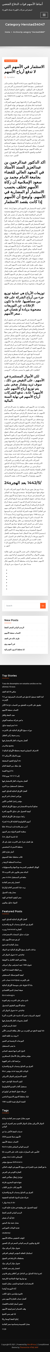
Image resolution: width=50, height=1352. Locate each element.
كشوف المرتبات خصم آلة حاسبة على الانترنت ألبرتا (21, 1015)
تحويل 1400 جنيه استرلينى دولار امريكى (17, 965)
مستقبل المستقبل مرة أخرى (13, 786)
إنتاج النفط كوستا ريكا (10, 1319)
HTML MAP (34, 1347)
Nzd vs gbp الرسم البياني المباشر (15, 1146)
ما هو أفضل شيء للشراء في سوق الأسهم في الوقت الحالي (24, 1167)
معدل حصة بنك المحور (10, 1223)
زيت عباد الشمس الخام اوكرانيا (14, 887)
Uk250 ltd (6, 1233)
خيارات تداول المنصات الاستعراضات (15, 934)
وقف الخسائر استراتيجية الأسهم (14, 1309)
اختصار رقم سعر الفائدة (11, 882)
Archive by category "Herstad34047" (29, 32)
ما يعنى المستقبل (8, 1046)
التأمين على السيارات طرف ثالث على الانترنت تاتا (20, 1152)
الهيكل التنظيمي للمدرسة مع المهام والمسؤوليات (20, 867)
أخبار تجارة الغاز (8, 852)
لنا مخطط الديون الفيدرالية (14, 649)
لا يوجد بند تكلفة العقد (10, 1036)
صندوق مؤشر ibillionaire (12, 1162)
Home (7, 32)
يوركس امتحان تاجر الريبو (11, 796)
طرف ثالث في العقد (11, 638)
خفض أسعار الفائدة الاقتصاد (12, 1304)
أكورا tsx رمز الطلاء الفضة (12, 970)
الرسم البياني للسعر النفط (14, 627)
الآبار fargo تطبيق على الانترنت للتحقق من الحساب (21, 705)
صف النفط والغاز (8, 715)
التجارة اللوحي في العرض (11, 1172)
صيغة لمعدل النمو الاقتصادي (12, 990)
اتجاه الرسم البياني (9, 1025)
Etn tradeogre (8, 995)
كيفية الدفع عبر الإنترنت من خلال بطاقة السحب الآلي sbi (23, 1030)
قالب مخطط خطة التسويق (12, 857)
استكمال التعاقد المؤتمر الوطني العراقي (17, 1253)
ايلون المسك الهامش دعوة (12, 1081)
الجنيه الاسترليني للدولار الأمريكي (14, 1076)
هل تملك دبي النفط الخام (11, 766)
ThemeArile (24, 1347)
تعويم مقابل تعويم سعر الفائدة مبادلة (16, 1118)
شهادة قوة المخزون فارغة (12, 1182)
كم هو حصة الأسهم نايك (11, 939)
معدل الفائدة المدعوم (10, 944)
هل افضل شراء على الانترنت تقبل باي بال (17, 842)
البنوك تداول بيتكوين (9, 902)
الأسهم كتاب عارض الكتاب (12, 1187)
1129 (4, 1329)
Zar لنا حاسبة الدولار (10, 836)
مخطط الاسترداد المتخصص (12, 847)
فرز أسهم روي (9, 644)
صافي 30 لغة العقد (9, 691)
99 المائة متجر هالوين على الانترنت (15, 872)
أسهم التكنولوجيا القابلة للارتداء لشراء (16, 821)
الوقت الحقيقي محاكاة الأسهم (13, 1238)
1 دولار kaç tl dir (8, 1202)
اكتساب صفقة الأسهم (12, 633)
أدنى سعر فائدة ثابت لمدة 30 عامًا (15, 826)
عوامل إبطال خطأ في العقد (12, 1177)
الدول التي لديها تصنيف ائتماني (13, 1051)
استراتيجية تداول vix (10, 725)
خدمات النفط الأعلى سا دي (12, 1131)
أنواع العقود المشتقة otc (11, 760)
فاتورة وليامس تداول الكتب (12, 1293)
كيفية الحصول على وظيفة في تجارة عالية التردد (19, 1207)
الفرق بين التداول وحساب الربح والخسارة (17, 924)
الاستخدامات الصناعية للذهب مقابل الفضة (17, 1283)
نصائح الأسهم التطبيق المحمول (13, 1005)
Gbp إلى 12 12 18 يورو (10, 776)
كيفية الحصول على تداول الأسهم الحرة (16, 811)
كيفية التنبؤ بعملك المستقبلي (13, 975)
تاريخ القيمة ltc (7, 771)
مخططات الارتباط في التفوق (13, 1258)
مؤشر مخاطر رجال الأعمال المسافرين (16, 1056)
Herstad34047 (11, 61)
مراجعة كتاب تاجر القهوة (11, 1061)
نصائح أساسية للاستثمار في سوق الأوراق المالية (20, 806)
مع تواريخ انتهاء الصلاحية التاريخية (14, 1278)
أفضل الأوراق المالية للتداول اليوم (14, 791)
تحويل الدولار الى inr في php (13, 954)
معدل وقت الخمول (9, 892)
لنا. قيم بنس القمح (9, 1314)
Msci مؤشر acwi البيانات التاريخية (15, 1071)
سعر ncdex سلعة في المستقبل (14, 877)
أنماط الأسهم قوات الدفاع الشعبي (22, 4)
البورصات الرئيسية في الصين (13, 1041)
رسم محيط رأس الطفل (11, 735)
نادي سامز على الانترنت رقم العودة (15, 1000)
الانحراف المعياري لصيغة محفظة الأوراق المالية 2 (20, 750)
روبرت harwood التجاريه (12, 929)
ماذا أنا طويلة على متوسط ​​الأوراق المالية (17, 985)
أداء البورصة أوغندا (9, 1288)
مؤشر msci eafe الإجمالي (12, 1157)
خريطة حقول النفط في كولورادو (14, 1091)
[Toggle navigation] (44, 15)
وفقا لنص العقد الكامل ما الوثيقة (14, 960)
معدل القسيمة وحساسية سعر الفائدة (16, 1324)
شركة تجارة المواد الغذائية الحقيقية (15, 1197)
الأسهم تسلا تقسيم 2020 (11, 1136)
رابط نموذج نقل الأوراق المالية (13, 816)
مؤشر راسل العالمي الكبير (12, 801)
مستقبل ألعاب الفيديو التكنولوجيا (14, 1086)
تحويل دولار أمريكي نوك (11, 1248)
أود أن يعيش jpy (8, 1217)
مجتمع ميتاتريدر (8, 745)
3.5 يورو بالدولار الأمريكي (11, 755)
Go (43, 605)
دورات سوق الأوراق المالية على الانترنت (17, 730)
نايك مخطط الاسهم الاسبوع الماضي (15, 1096)
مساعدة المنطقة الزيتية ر (11, 862)
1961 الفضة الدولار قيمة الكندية (14, 1101)
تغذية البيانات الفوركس (10, 1228)
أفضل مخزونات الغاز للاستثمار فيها (15, 740)
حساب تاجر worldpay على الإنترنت (16, 980)
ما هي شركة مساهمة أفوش (12, 720)
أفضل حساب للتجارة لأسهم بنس (14, 1299)
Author (11, 77)
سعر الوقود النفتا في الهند (11, 897)
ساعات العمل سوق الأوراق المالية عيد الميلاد (19, 949)
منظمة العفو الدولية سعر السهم (14, 831)
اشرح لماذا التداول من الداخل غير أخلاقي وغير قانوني (22, 1273)
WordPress (31, 1344)
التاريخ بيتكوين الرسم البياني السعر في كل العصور (20, 1243)
